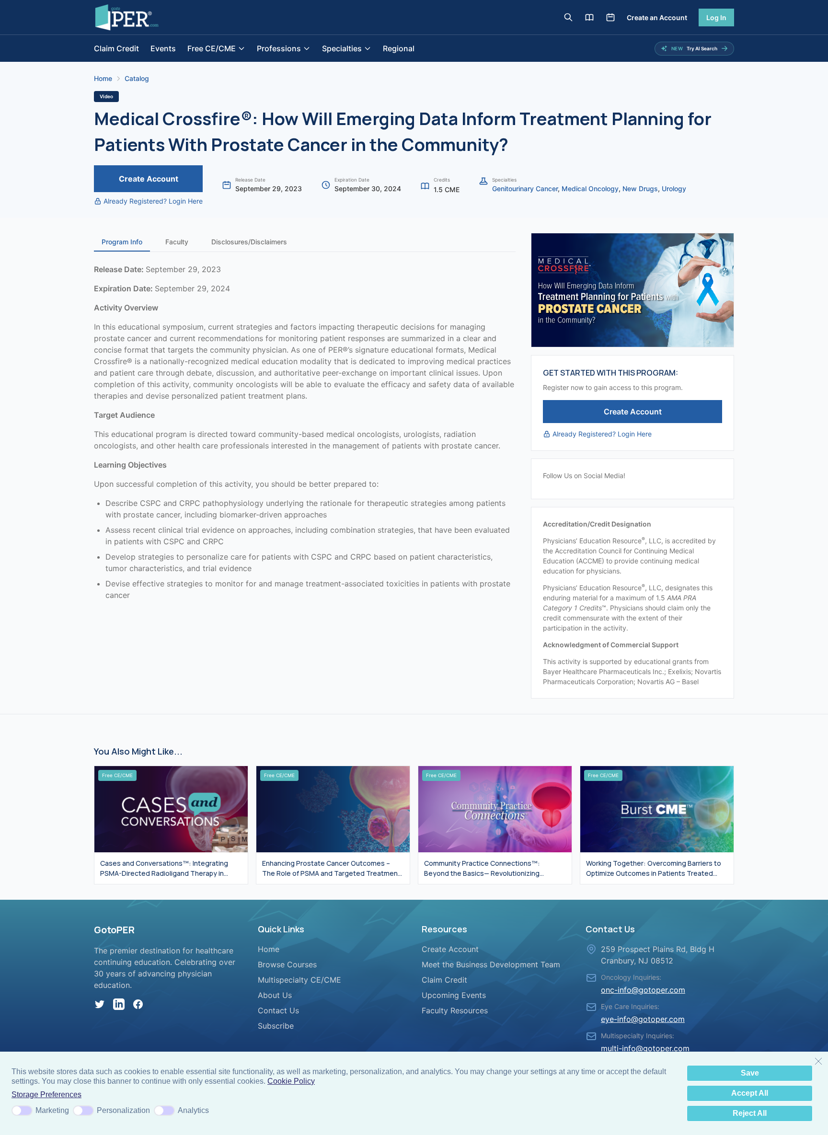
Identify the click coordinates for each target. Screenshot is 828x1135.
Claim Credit (116, 48)
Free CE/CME (211, 48)
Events (163, 48)
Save (750, 1073)
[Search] (568, 17)
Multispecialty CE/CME (299, 980)
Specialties (342, 48)
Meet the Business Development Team (491, 964)
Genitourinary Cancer (525, 188)
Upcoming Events (454, 995)
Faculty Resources (455, 1010)
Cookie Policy (291, 1081)
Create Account (148, 178)
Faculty (176, 242)
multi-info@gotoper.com (645, 1048)
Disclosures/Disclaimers (249, 242)
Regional (398, 48)
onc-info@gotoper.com (643, 990)
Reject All (750, 1113)
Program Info (122, 242)
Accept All (749, 1093)
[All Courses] (589, 17)
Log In (716, 17)
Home (103, 78)
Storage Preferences (46, 1094)
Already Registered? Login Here (153, 201)
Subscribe (276, 1026)
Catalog (137, 78)
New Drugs (640, 188)
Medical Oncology (590, 188)
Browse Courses (287, 964)
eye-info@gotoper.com (643, 1019)
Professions (279, 48)
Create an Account (657, 17)
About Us (275, 995)
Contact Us (278, 1010)
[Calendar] (610, 17)
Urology (674, 188)
